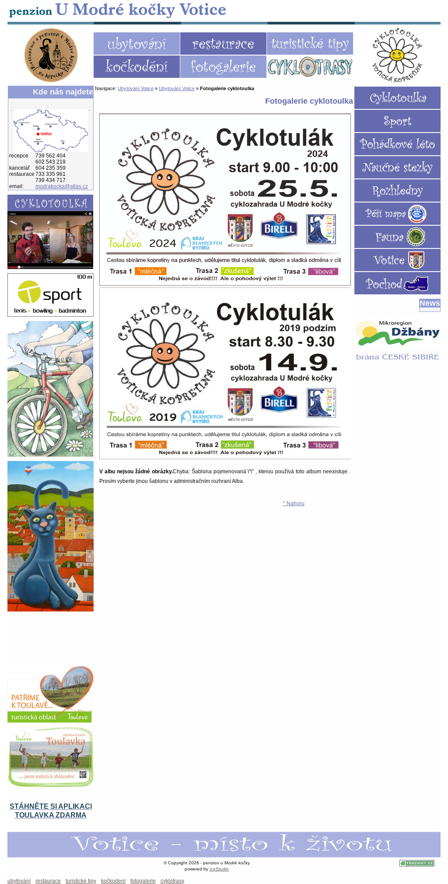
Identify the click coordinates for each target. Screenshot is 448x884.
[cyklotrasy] (310, 67)
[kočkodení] (137, 67)
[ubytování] (137, 43)
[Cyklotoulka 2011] (397, 98)
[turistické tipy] (310, 43)
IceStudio (219, 869)
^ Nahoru (293, 503)
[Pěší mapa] (397, 214)
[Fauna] (397, 237)
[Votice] (397, 260)
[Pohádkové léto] (397, 144)
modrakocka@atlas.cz (61, 186)
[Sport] (397, 121)
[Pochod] (397, 283)
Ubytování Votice (118, 9)
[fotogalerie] (223, 67)
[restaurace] (223, 43)
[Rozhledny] (397, 190)
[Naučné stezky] (397, 167)
